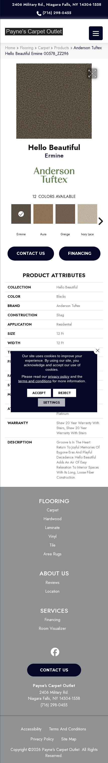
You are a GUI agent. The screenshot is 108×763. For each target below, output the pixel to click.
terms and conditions (34, 381)
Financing (79, 253)
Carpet (43, 48)
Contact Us (31, 253)
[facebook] (55, 652)
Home (10, 48)
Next (100, 213)
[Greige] (65, 213)
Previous (7, 213)
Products (61, 48)
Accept (39, 393)
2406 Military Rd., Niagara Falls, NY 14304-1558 (56, 4)
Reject (64, 393)
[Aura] (43, 213)
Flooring (26, 48)
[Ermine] (21, 213)
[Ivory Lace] (87, 213)
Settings (51, 402)
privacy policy (58, 376)
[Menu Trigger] (96, 33)
